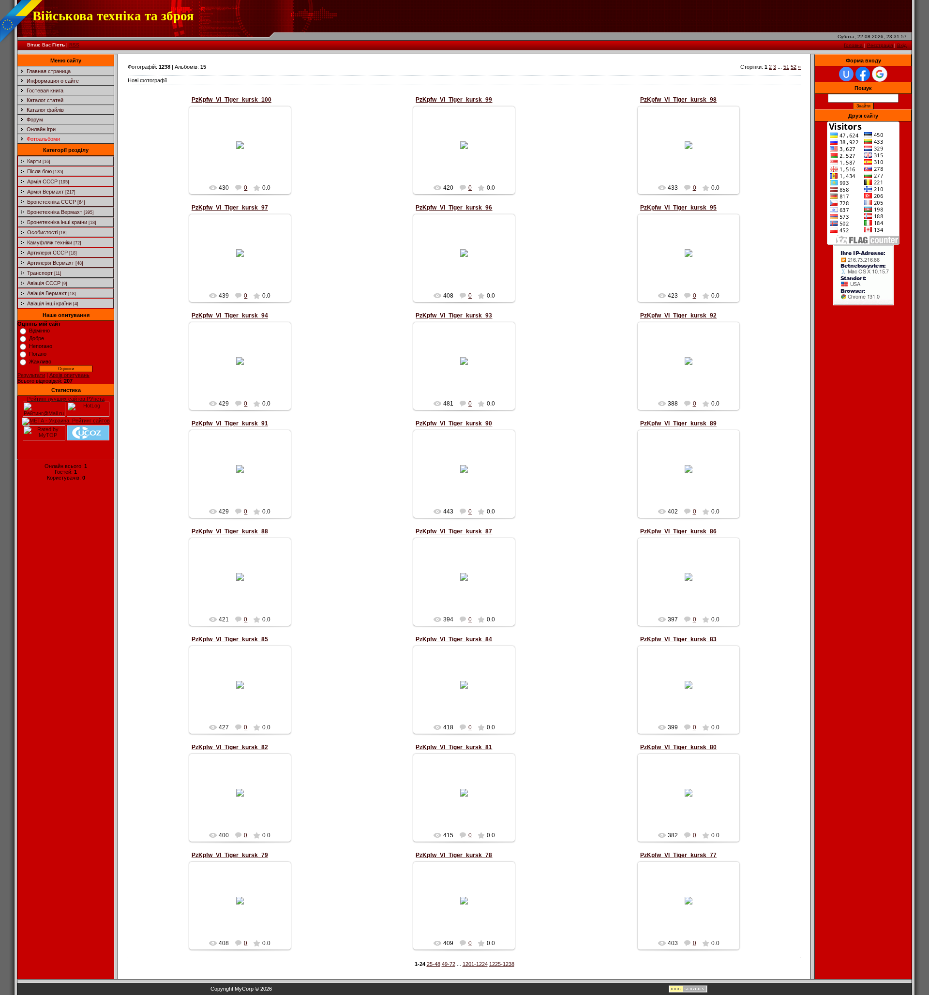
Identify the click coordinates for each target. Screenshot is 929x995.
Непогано (40, 346)
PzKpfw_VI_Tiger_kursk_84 (454, 639)
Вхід (902, 45)
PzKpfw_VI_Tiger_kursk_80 (678, 747)
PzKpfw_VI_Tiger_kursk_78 (454, 855)
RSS (74, 44)
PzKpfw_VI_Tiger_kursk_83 (678, 639)
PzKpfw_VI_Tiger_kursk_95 (678, 207)
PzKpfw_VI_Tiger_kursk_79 (230, 855)
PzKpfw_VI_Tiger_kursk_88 (230, 531)
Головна (853, 45)
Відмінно (39, 330)
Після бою (39, 171)
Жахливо (40, 361)
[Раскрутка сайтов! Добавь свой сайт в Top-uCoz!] (88, 438)
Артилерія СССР (47, 253)
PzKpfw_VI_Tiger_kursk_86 (678, 531)
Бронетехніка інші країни (57, 222)
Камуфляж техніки (49, 242)
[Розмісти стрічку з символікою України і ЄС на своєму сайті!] (22, 22)
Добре (36, 338)
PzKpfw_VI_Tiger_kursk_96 (454, 207)
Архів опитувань (69, 375)
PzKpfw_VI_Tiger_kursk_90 (454, 423)
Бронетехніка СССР (51, 202)
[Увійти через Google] (879, 74)
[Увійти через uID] (846, 74)
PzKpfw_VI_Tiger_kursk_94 (230, 315)
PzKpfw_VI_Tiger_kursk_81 (454, 747)
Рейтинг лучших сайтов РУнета (66, 399)
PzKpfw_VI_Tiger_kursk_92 (678, 315)
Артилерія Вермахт (50, 263)
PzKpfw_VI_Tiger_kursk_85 (230, 639)
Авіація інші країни (49, 303)
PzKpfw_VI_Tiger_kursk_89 (678, 423)
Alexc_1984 (244, 153)
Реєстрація (880, 45)
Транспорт (40, 273)
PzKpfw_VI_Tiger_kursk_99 (454, 99)
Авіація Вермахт (47, 293)
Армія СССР (42, 181)
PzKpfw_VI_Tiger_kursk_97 (230, 207)
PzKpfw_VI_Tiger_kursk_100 (231, 99)
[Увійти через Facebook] (862, 74)
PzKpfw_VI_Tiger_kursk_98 (678, 99)
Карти (34, 161)
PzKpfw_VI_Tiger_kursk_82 (230, 747)
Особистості (42, 232)
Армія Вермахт (45, 192)
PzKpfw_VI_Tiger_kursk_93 (454, 315)
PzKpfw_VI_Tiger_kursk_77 (678, 855)
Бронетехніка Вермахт (54, 212)
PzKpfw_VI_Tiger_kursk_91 (230, 423)
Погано (37, 354)
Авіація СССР (43, 283)
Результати (31, 375)
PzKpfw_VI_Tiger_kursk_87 (454, 531)
